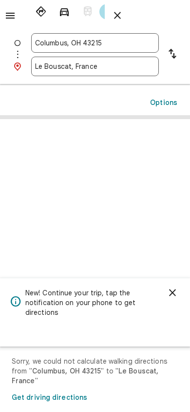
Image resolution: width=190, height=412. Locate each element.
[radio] (41, 11)
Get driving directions (49, 397)
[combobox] (95, 43)
